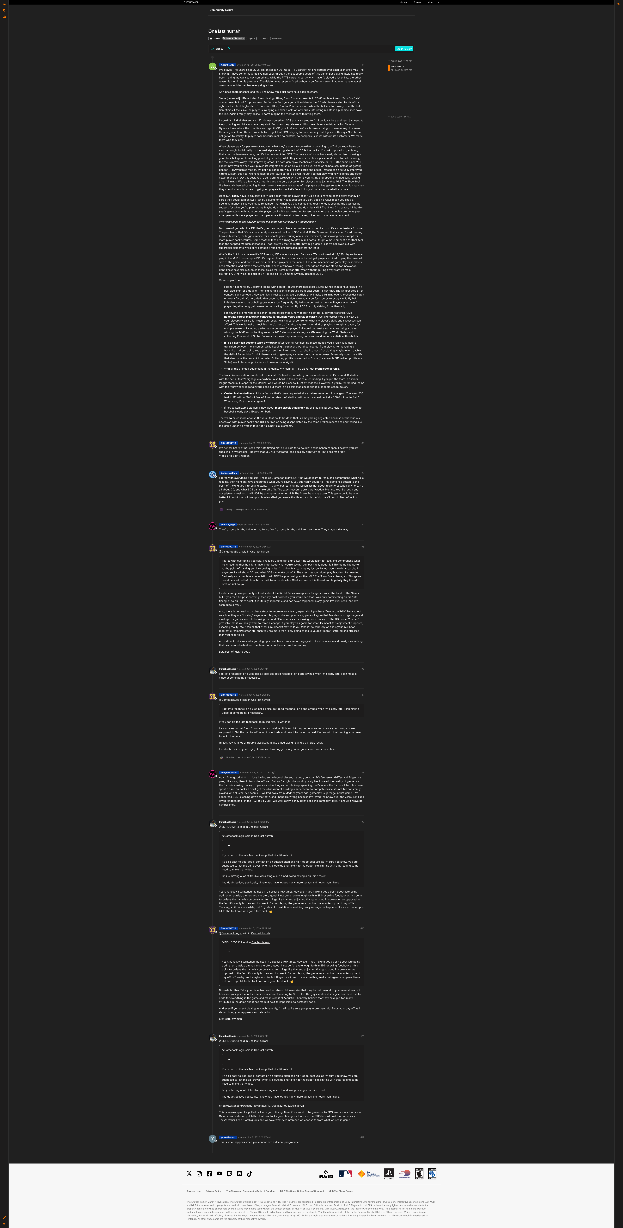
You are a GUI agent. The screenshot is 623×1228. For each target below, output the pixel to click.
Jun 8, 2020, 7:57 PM (257, 1036)
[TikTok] (249, 1174)
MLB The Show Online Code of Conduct (302, 1191)
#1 (363, 65)
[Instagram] (199, 1174)
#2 (362, 443)
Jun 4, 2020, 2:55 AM (261, 473)
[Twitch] (229, 1174)
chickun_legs (228, 524)
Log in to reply (404, 48)
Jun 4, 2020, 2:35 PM (259, 695)
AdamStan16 (227, 65)
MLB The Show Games (341, 1191)
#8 (362, 772)
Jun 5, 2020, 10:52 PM (258, 822)
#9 (362, 822)
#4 (362, 524)
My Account (433, 2)
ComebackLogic (227, 669)
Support (417, 2)
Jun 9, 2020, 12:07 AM (259, 1137)
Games (403, 2)
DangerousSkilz (229, 473)
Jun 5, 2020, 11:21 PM (260, 928)
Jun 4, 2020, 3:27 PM (260, 772)
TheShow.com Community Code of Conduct (250, 1191)
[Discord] (239, 1174)
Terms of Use (194, 1191)
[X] (189, 1174)
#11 (362, 1036)
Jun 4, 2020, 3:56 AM (260, 546)
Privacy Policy (213, 1191)
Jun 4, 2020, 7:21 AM (257, 669)
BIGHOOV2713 (228, 443)
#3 (362, 473)
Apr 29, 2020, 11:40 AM (259, 65)
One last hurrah (259, 551)
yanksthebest (228, 1137)
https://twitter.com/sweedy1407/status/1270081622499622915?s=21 (261, 1105)
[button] (4, 1217)
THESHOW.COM (191, 2)
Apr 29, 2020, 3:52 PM (260, 443)
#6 (362, 669)
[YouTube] (219, 1174)
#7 (363, 695)
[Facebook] (209, 1174)
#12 (362, 1137)
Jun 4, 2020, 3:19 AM (258, 524)
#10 (362, 928)
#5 (362, 546)
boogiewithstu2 (229, 772)
